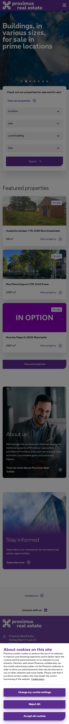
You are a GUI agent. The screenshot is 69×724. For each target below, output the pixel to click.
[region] (34, 683)
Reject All (34, 704)
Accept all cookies (35, 716)
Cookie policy (38, 679)
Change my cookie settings (34, 692)
